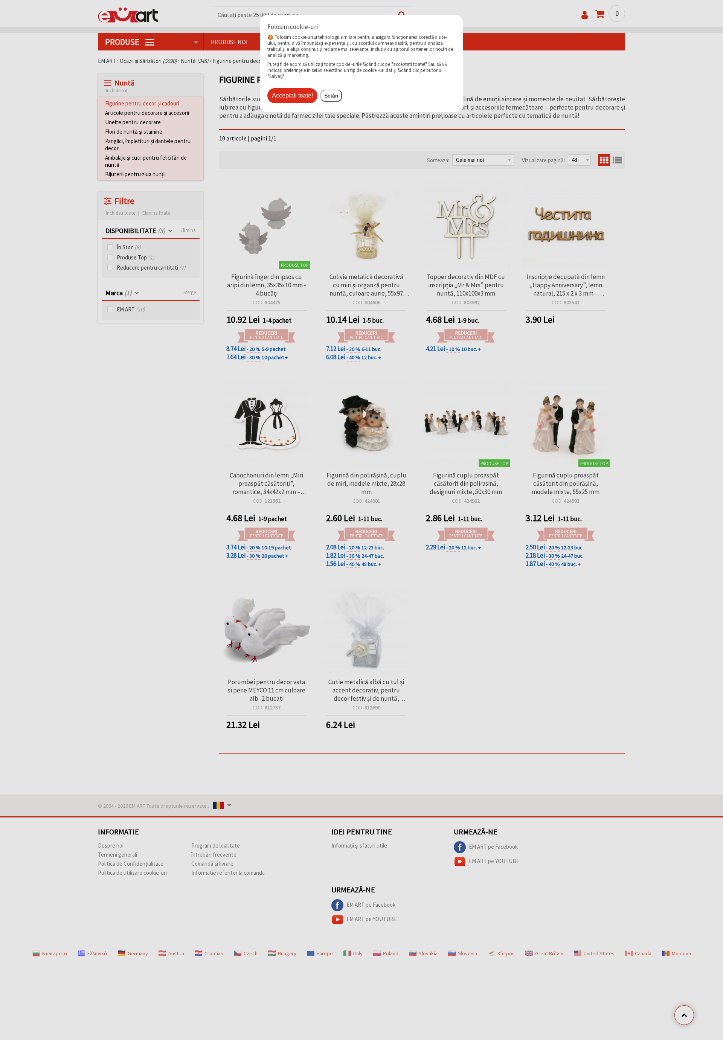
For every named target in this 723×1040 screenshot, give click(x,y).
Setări (331, 96)
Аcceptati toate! (292, 95)
